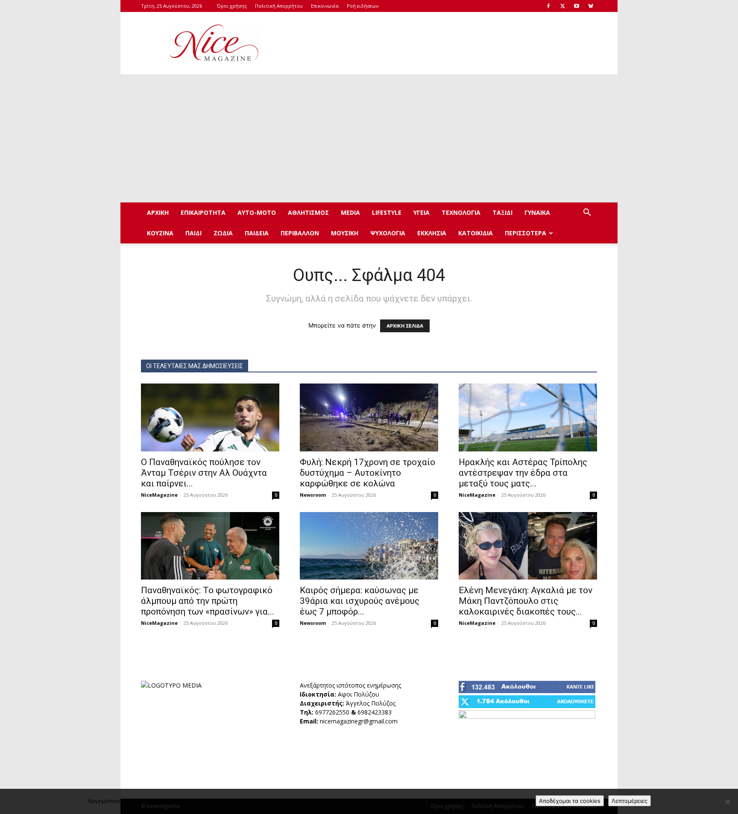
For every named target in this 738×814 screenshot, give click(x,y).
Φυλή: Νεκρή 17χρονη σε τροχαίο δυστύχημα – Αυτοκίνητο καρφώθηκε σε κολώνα (367, 473)
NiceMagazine (159, 495)
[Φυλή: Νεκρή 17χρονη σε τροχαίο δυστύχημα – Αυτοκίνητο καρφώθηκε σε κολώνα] (369, 417)
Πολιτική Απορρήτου (279, 6)
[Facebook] (548, 6)
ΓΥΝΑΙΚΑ (537, 212)
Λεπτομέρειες (629, 800)
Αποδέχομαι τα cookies (569, 800)
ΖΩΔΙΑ (223, 233)
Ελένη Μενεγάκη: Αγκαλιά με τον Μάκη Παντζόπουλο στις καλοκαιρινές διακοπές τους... (525, 601)
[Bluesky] (590, 6)
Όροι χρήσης (232, 6)
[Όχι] (727, 801)
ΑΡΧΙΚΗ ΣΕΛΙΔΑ (405, 326)
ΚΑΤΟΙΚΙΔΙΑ (475, 233)
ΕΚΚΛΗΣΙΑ (431, 233)
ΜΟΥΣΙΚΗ (344, 233)
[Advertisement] (441, 43)
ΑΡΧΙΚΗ (158, 212)
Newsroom (313, 495)
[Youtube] (576, 6)
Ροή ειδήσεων (362, 6)
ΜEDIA (350, 212)
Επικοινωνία (325, 6)
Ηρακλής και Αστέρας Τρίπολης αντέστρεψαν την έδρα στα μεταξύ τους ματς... (523, 473)
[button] (587, 213)
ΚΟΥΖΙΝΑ (160, 233)
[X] (562, 6)
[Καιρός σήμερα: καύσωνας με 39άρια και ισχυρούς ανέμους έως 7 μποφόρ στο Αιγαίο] (369, 546)
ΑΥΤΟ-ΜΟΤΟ (256, 212)
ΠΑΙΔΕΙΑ (257, 233)
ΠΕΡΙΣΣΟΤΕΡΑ (525, 233)
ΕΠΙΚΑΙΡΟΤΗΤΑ (203, 212)
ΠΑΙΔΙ (193, 233)
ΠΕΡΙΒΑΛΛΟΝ (300, 233)
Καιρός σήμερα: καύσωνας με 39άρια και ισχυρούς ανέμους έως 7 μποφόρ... (359, 601)
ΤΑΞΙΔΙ (502, 212)
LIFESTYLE (386, 212)
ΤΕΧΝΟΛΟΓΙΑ (461, 212)
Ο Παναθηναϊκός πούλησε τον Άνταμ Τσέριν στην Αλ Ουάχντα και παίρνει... (204, 473)
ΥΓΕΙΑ (421, 212)
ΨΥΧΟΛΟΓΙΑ (387, 233)
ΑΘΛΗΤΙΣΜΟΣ (308, 212)
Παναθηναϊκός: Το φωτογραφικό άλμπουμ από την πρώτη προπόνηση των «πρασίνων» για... (207, 601)
